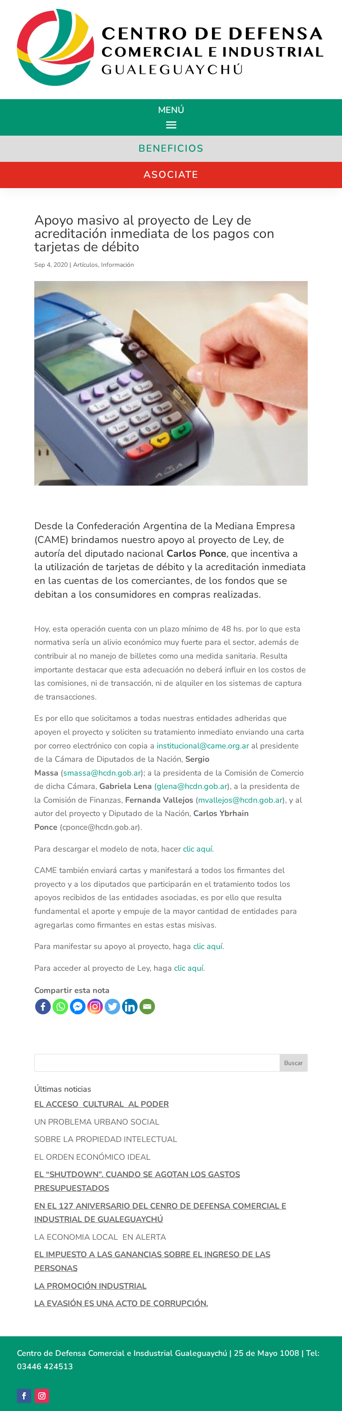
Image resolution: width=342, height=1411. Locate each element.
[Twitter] (112, 1006)
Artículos (85, 265)
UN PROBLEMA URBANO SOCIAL (96, 1122)
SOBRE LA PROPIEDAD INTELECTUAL (105, 1139)
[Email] (147, 1006)
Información (117, 265)
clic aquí (197, 849)
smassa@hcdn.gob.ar (102, 773)
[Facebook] (43, 1006)
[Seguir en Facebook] (24, 1396)
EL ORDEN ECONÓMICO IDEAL (92, 1157)
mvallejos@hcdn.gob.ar (240, 800)
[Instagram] (95, 1006)
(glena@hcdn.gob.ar (190, 786)
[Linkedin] (130, 1006)
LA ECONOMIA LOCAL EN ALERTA (100, 1237)
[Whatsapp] (60, 1006)
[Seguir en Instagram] (42, 1396)
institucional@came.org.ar (203, 745)
